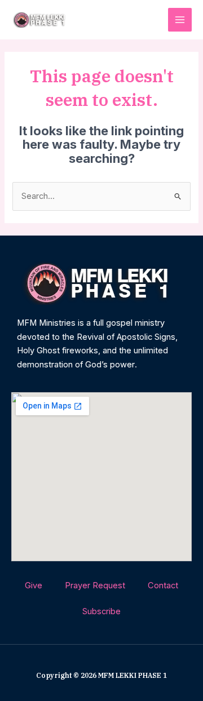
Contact (163, 585)
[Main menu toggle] (180, 20)
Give (33, 585)
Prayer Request (95, 585)
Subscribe (101, 611)
